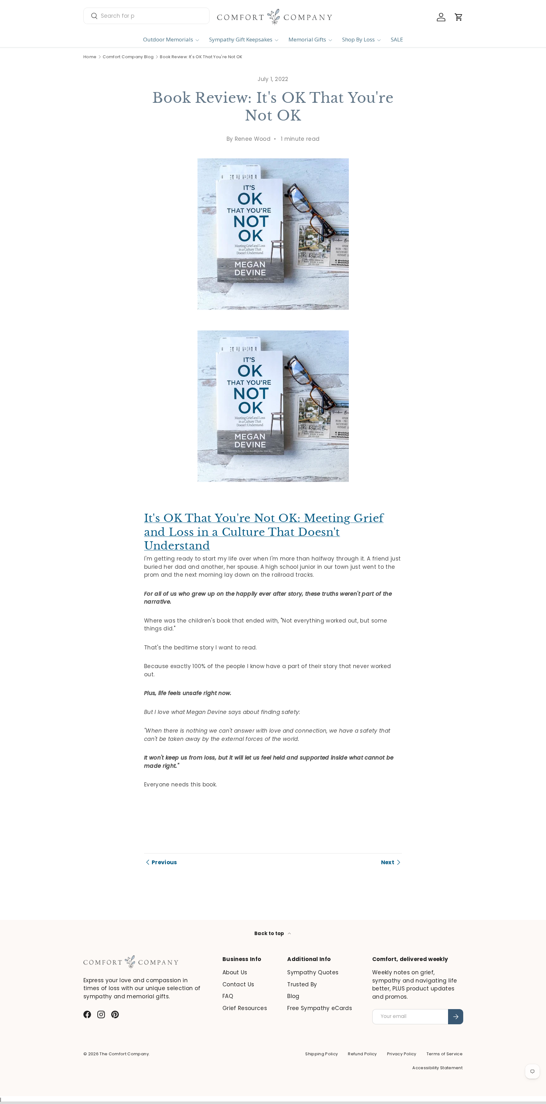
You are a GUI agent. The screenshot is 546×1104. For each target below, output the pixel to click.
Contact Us (238, 984)
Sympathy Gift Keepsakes (240, 39)
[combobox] (146, 16)
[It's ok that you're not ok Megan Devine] (273, 329)
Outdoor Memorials (168, 39)
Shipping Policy (321, 1054)
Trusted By (302, 984)
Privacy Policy (401, 1054)
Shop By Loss (358, 39)
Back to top (269, 933)
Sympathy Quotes (312, 972)
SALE (397, 39)
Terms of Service (445, 1054)
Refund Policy (362, 1054)
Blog (293, 996)
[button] (459, 17)
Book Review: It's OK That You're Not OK (201, 57)
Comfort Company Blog (128, 57)
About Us (234, 972)
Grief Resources (244, 1008)
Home (89, 57)
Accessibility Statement (437, 1067)
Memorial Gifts (307, 39)
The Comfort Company (124, 1054)
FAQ (227, 996)
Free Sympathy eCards (319, 1008)
